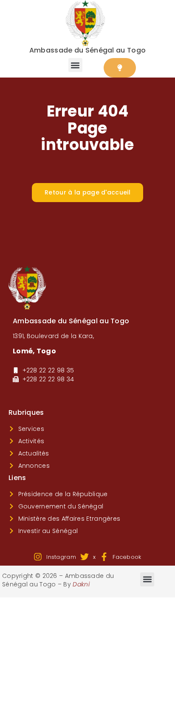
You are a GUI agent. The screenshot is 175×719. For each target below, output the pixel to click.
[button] (75, 65)
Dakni (81, 584)
